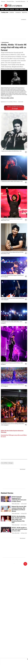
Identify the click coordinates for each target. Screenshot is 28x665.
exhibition (12, 12)
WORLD (7, 9)
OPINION (22, 9)
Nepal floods (25, 12)
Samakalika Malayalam (20, 1)
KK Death (11, 463)
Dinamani (3, 1)
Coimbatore (18, 12)
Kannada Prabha (10, 1)
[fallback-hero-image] (6, 499)
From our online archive (7, 98)
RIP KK (5, 463)
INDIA (2, 9)
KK (2, 463)
